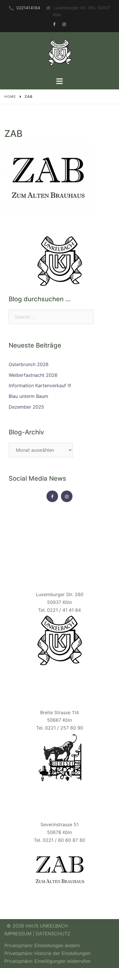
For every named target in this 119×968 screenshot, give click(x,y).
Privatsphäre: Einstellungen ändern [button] (42, 945)
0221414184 (28, 7)
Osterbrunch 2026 (29, 364)
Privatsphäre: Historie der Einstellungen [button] (47, 953)
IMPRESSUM (18, 933)
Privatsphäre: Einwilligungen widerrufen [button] (47, 961)
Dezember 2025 (26, 407)
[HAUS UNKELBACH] (59, 54)
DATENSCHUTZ (53, 933)
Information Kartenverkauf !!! (40, 385)
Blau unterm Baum (28, 396)
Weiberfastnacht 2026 (33, 375)
